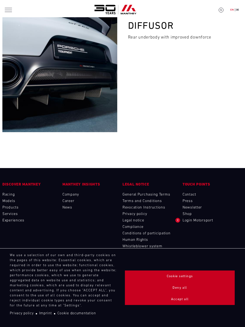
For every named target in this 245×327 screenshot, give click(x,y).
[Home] (115, 10)
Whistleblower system (142, 246)
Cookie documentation (76, 313)
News (67, 207)
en (232, 10)
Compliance (133, 227)
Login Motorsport (198, 220)
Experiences (13, 220)
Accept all (180, 299)
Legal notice (133, 220)
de (237, 10)
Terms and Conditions (142, 201)
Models (8, 201)
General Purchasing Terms (146, 195)
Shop (187, 214)
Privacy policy (22, 313)
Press (188, 201)
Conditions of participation (146, 233)
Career (68, 201)
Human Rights (135, 240)
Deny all (180, 288)
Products (10, 207)
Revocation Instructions (143, 207)
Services (10, 214)
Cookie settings (180, 276)
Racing (8, 195)
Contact (189, 195)
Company (70, 195)
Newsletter (192, 207)
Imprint (45, 313)
